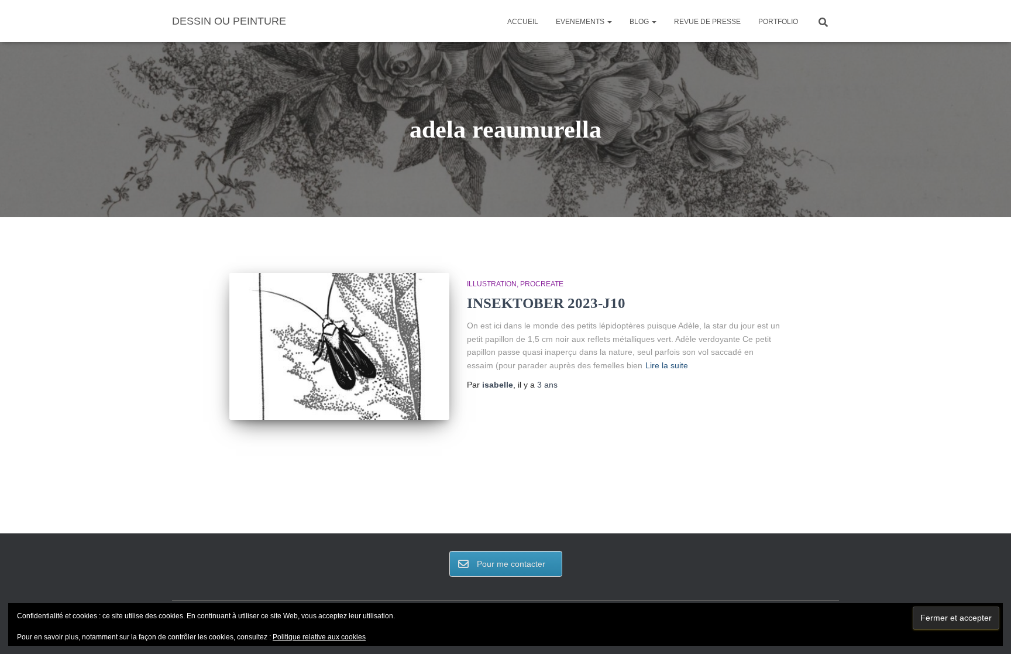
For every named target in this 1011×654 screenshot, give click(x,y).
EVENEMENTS (581, 22)
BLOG (640, 22)
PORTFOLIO (778, 22)
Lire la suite (666, 365)
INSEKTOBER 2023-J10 (546, 303)
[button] (609, 22)
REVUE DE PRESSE (707, 22)
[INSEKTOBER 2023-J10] (339, 346)
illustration (492, 284)
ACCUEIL (522, 22)
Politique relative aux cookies (319, 637)
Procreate (541, 284)
